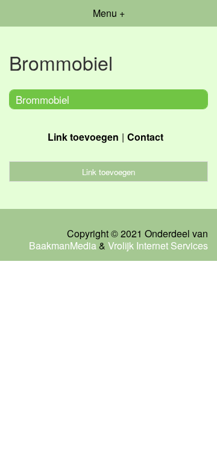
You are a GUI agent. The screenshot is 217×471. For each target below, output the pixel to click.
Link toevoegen (83, 137)
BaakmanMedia (62, 246)
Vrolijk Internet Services (158, 246)
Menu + (109, 13)
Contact (145, 137)
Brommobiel (42, 99)
